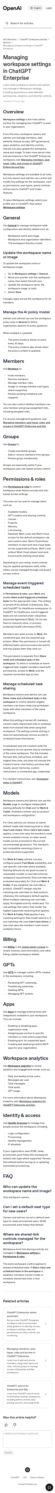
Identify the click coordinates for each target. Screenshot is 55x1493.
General (7, 42)
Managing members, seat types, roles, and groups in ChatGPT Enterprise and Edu (26, 163)
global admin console (34, 947)
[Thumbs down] (15, 1425)
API (25, 1477)
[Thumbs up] (6, 1425)
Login (49, 7)
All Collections (9, 39)
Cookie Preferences (27, 1484)
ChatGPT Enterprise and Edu (33, 39)
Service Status (37, 1477)
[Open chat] (49, 1487)
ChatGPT (15, 1477)
